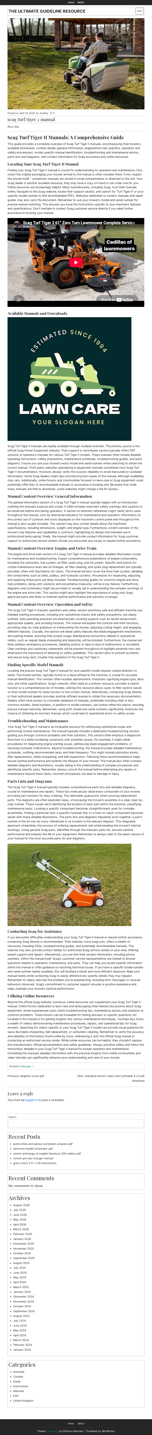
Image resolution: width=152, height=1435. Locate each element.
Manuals (26, 1066)
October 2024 (22, 1306)
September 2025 (24, 1258)
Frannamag (52, 1431)
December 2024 (23, 1296)
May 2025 (19, 1277)
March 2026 (21, 1229)
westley (44, 113)
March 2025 (21, 1287)
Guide (17, 1381)
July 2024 (19, 1320)
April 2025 (19, 1282)
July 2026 (19, 1209)
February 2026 (22, 1234)
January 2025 (22, 1291)
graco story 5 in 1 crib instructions (34, 1163)
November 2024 (23, 1301)
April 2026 (19, 1224)
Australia (18, 1371)
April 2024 (19, 1335)
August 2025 (21, 1263)
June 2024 (20, 1325)
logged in (31, 1100)
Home (71, 2)
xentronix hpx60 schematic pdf (33, 1148)
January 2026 (22, 1238)
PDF (16, 1395)
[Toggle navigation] (139, 11)
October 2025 (22, 1253)
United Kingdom (23, 1400)
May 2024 (19, 1330)
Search (12, 1116)
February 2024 (22, 1344)
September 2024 (24, 1311)
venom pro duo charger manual (33, 1158)
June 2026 (20, 1214)
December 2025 (23, 1243)
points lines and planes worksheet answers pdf (43, 1143)
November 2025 (23, 1248)
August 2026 (21, 1205)
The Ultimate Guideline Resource (47, 11)
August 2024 (21, 1315)
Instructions (20, 1386)
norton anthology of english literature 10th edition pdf (47, 1153)
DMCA (80, 2)
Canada (18, 1376)
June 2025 (20, 1272)
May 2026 (19, 1219)
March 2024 (21, 1340)
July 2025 (19, 1267)
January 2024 (22, 1349)
